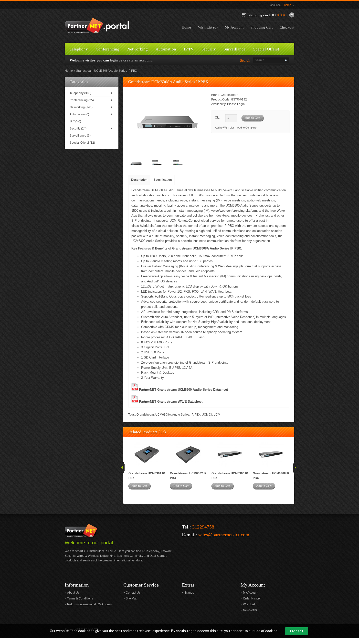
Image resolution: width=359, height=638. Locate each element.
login (114, 60)
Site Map (131, 598)
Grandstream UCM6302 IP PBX (188, 476)
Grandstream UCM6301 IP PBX (146, 476)
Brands (189, 592)
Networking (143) (81, 107)
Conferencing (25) (82, 100)
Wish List (249, 604)
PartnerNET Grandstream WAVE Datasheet (170, 401)
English (287, 4)
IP (192, 414)
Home (186, 27)
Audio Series (180, 414)
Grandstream (229, 95)
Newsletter (250, 610)
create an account (137, 60)
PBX (197, 414)
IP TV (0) (75, 121)
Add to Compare (246, 127)
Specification (163, 179)
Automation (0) (79, 114)
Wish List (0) (208, 27)
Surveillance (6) (80, 135)
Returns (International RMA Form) (89, 604)
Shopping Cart (262, 27)
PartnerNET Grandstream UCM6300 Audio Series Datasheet (183, 389)
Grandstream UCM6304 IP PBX (229, 476)
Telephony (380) (80, 93)
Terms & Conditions (80, 598)
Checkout (287, 27)
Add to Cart (139, 486)
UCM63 (207, 414)
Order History (252, 598)
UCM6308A (163, 414)
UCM (216, 414)
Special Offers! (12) (82, 142)
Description (139, 179)
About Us (73, 592)
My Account (234, 27)
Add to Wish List (224, 127)
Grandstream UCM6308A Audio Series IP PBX (106, 70)
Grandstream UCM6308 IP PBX (271, 476)
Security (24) (78, 128)
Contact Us (133, 592)
